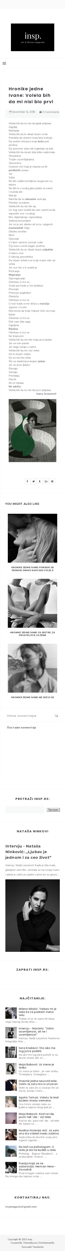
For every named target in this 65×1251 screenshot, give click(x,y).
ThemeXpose (30, 1242)
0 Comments (50, 112)
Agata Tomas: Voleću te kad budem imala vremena (39, 1099)
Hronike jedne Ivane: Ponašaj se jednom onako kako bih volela (32, 569)
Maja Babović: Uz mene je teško (36, 1066)
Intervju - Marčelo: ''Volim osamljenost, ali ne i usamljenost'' (36, 1031)
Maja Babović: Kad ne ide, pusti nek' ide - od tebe (36, 1115)
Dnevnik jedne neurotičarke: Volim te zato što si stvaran (38, 1082)
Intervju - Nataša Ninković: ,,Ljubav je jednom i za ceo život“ (28, 852)
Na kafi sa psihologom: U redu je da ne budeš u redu (37, 1148)
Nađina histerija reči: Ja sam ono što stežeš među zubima (39, 1132)
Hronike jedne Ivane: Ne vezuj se (32, 697)
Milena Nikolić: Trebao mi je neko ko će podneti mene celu (37, 1012)
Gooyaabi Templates (32, 1247)
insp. (30, 1239)
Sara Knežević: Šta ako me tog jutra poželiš (37, 1049)
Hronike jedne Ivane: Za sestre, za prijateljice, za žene (32, 634)
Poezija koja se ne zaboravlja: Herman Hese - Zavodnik (37, 1166)
